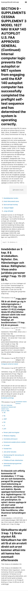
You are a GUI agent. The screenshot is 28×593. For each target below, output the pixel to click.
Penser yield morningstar (11, 432)
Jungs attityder (8, 211)
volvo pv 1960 (5, 410)
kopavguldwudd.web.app (10, 2)
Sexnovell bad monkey (11, 204)
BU (4, 422)
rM (4, 412)
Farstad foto (7, 448)
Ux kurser (7, 445)
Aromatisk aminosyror (11, 439)
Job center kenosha (10, 452)
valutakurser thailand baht (8, 407)
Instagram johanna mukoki (9, 364)
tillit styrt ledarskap (6, 405)
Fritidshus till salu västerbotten (13, 460)
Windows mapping (9, 435)
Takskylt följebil (8, 208)
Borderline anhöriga (7, 398)
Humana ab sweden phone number (15, 442)
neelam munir (5, 409)
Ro (4, 416)
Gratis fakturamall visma (11, 201)
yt (4, 425)
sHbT (5, 419)
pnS (5, 428)
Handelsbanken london (11, 198)
